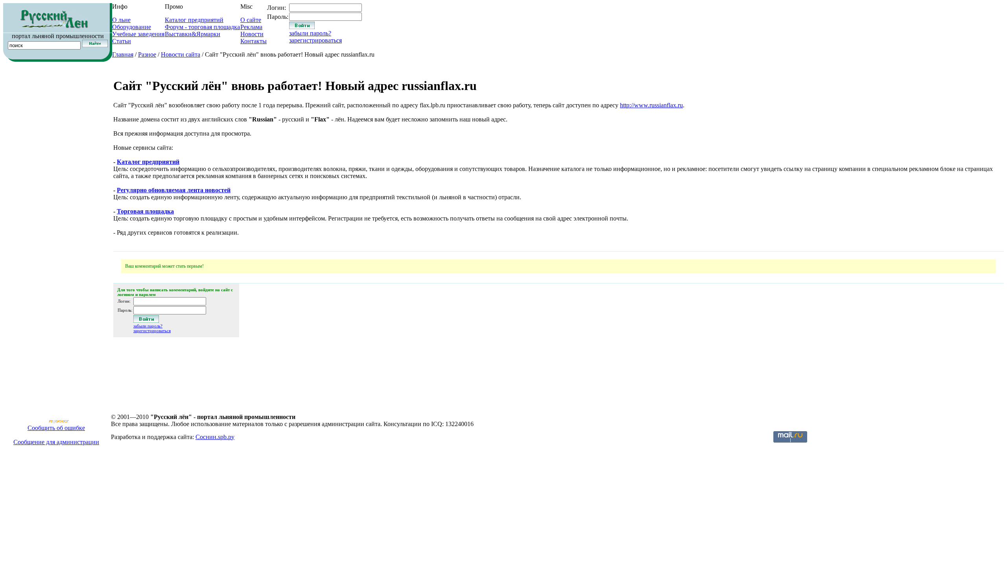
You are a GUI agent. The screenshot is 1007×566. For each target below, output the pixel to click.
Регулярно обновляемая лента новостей (174, 190)
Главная (122, 54)
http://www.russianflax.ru (651, 105)
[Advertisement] (56, 111)
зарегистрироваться (315, 40)
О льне (121, 20)
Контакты (253, 41)
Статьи (121, 41)
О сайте (250, 20)
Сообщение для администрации (56, 442)
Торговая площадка (145, 211)
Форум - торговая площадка (202, 27)
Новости (252, 34)
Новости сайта (180, 54)
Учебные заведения (138, 34)
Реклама (251, 27)
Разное (147, 54)
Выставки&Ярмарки (192, 34)
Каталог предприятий (194, 20)
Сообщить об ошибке (56, 427)
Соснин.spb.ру (214, 437)
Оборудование (131, 27)
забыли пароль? (310, 33)
